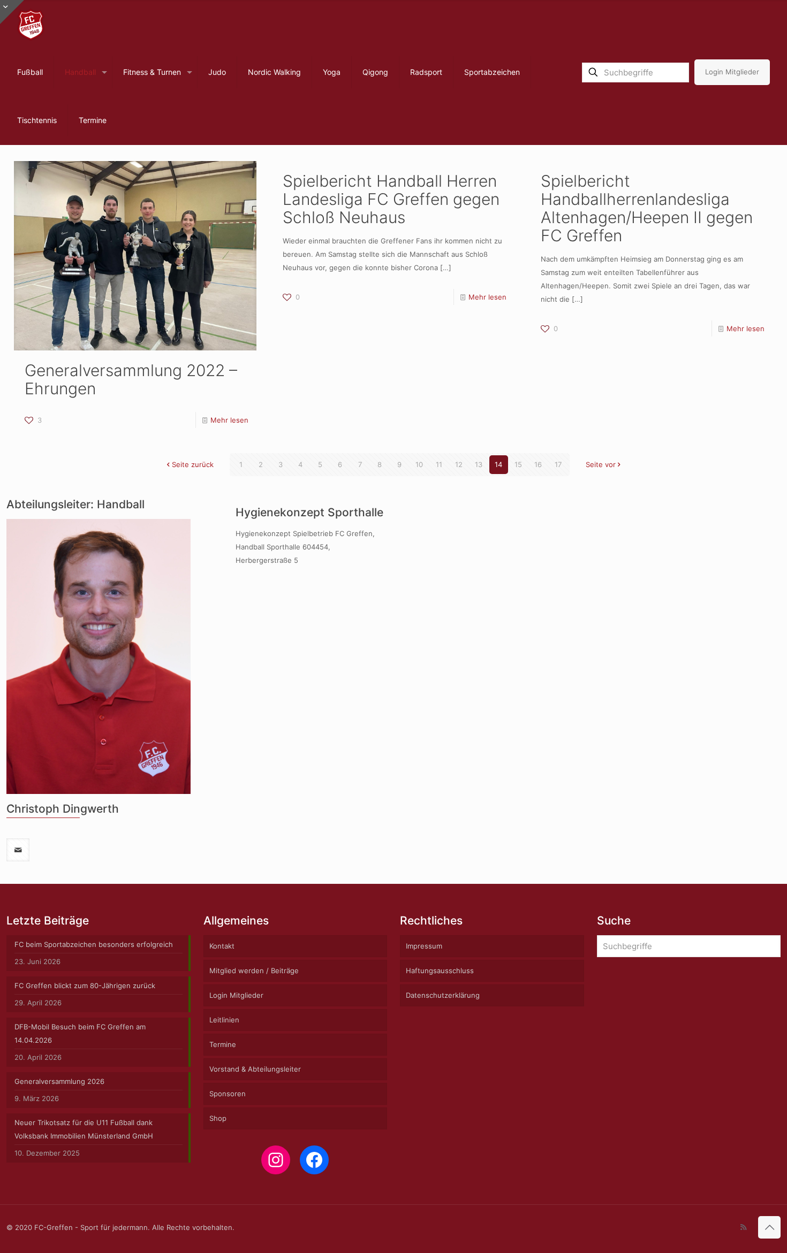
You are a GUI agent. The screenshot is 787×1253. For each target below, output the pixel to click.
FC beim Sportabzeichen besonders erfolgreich (93, 944)
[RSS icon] (743, 1227)
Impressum (424, 946)
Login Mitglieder (732, 71)
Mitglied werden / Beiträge (254, 970)
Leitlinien (224, 1019)
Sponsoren (227, 1093)
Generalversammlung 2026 (59, 1081)
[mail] (17, 849)
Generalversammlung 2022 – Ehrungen (131, 379)
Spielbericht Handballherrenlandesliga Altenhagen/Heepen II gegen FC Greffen (647, 208)
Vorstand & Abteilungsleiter (255, 1069)
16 (538, 464)
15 (518, 464)
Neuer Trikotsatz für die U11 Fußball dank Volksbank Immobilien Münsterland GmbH (83, 1129)
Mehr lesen (229, 420)
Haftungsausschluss (440, 970)
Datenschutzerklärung (443, 995)
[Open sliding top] (12, 12)
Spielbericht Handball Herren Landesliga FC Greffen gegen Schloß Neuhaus (391, 199)
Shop (217, 1118)
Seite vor (601, 464)
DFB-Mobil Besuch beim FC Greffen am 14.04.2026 (80, 1033)
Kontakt (221, 946)
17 (558, 464)
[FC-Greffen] (30, 24)
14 (498, 464)
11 (439, 464)
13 (478, 464)
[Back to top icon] (769, 1227)
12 (459, 464)
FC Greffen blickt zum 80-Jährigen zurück (84, 985)
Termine (222, 1044)
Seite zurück (193, 464)
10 (419, 464)
